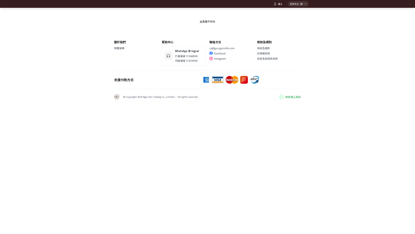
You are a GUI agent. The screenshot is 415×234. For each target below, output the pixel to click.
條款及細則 (263, 48)
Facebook (220, 53)
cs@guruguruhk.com (222, 48)
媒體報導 (119, 48)
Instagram (220, 58)
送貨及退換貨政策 (267, 58)
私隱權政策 (263, 53)
